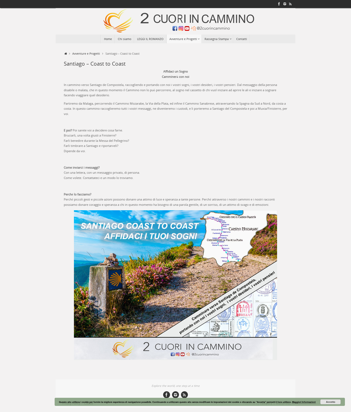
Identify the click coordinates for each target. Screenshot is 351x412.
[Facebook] (279, 4)
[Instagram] (285, 4)
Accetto (330, 402)
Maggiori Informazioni (304, 401)
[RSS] (290, 4)
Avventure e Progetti (86, 53)
